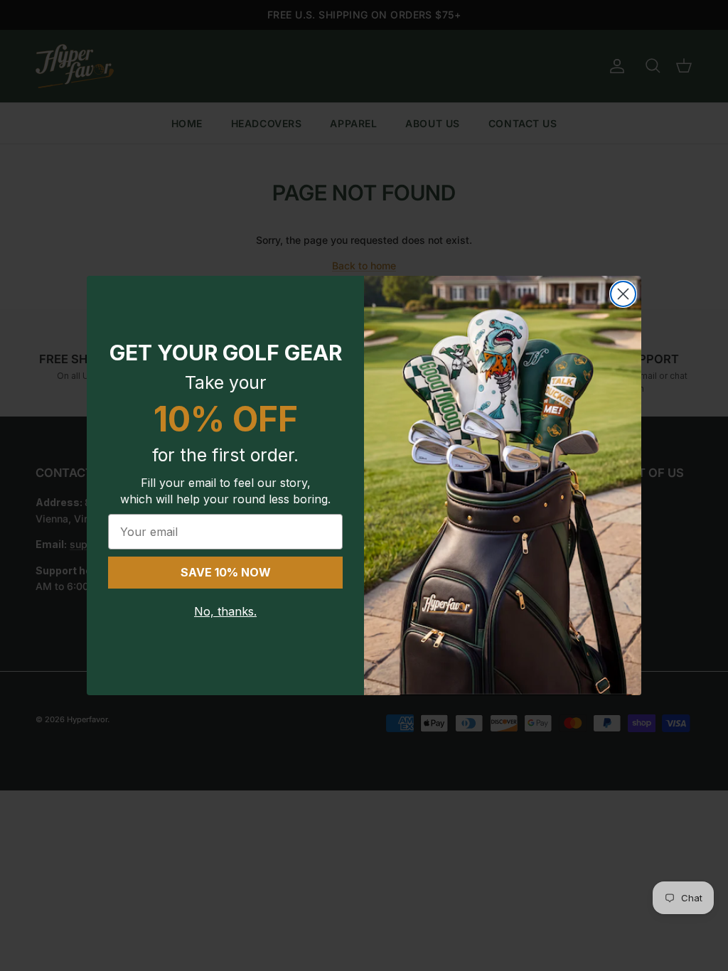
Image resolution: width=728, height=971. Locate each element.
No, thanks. (225, 611)
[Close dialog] (623, 293)
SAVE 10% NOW (226, 572)
